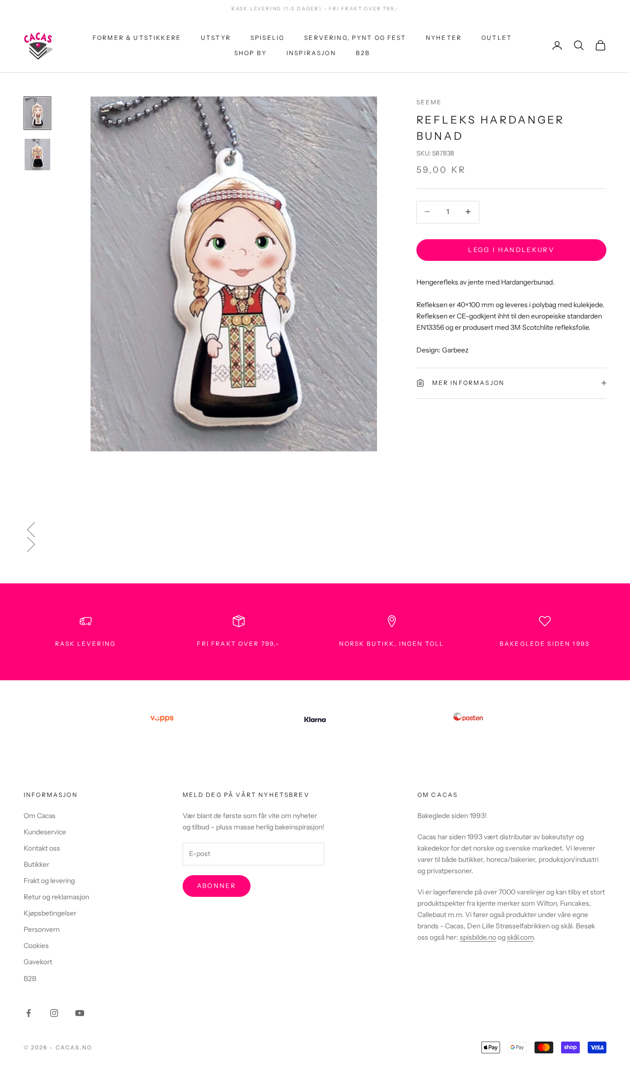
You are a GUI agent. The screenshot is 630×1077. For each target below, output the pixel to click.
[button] (315, 529)
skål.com (520, 937)
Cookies (36, 945)
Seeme (429, 102)
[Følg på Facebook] (28, 1013)
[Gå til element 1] (37, 113)
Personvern (42, 929)
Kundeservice (45, 831)
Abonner (216, 885)
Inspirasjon (311, 52)
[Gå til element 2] (37, 154)
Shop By (250, 52)
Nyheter (444, 37)
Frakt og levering (49, 880)
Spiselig (267, 37)
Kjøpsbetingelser (50, 913)
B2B (363, 52)
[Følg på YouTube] (80, 1013)
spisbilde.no (478, 937)
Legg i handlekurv (511, 249)
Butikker (36, 864)
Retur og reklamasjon (56, 896)
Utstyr (216, 37)
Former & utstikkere (137, 37)
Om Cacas (40, 815)
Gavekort (38, 961)
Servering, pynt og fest (355, 37)
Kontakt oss (42, 848)
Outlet (496, 37)
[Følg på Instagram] (54, 1013)
